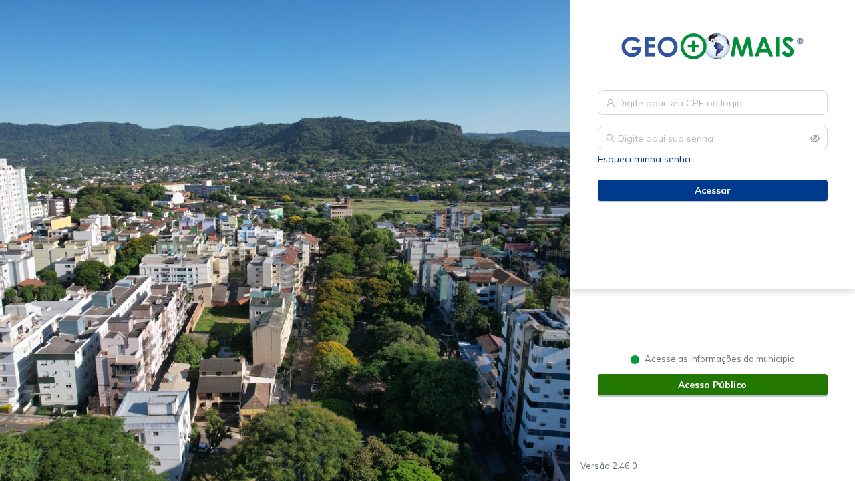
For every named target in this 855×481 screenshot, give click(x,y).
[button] (815, 138)
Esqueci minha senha (644, 159)
